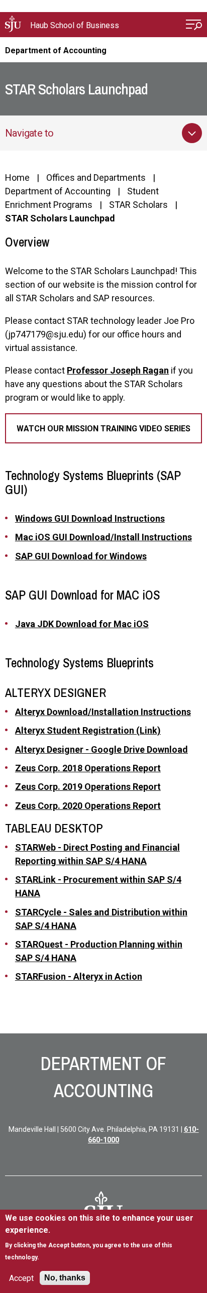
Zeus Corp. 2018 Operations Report (88, 768)
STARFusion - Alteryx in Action (78, 976)
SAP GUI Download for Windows (81, 556)
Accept (21, 1278)
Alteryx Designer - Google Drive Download (101, 749)
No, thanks (64, 1277)
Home (17, 177)
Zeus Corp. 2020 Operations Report (88, 805)
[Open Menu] (194, 26)
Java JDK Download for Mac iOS (82, 624)
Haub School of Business (74, 25)
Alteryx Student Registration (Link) (88, 730)
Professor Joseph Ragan (118, 370)
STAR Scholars (138, 204)
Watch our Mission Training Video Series (103, 428)
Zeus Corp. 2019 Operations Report (88, 786)
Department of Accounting (56, 50)
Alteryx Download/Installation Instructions (103, 712)
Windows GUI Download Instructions (90, 518)
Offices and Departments (96, 177)
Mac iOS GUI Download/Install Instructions (103, 537)
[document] (103, 1237)
